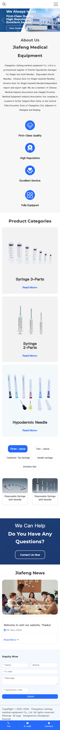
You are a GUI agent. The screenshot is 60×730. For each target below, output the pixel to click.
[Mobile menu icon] (56, 4)
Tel (8, 726)
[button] (57, 20)
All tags (17, 715)
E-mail (27, 726)
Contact (49, 726)
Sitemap (6, 715)
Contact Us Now (30, 555)
